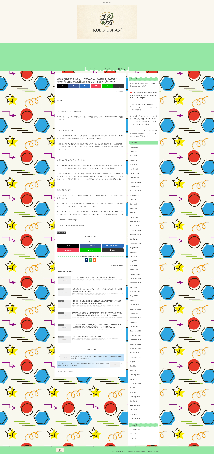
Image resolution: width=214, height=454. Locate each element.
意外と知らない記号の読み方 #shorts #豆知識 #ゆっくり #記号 (143, 85)
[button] (118, 86)
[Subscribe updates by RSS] (94, 260)
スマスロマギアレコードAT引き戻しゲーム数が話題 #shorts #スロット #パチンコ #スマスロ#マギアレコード (143, 133)
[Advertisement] (107, 54)
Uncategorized (62, 232)
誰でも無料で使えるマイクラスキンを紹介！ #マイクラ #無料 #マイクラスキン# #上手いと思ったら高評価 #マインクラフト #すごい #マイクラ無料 (143, 120)
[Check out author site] (86, 260)
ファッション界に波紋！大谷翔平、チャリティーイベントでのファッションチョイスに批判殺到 (143, 107)
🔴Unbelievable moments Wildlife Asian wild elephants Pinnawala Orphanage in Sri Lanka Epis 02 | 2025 (143, 95)
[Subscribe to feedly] (90, 260)
